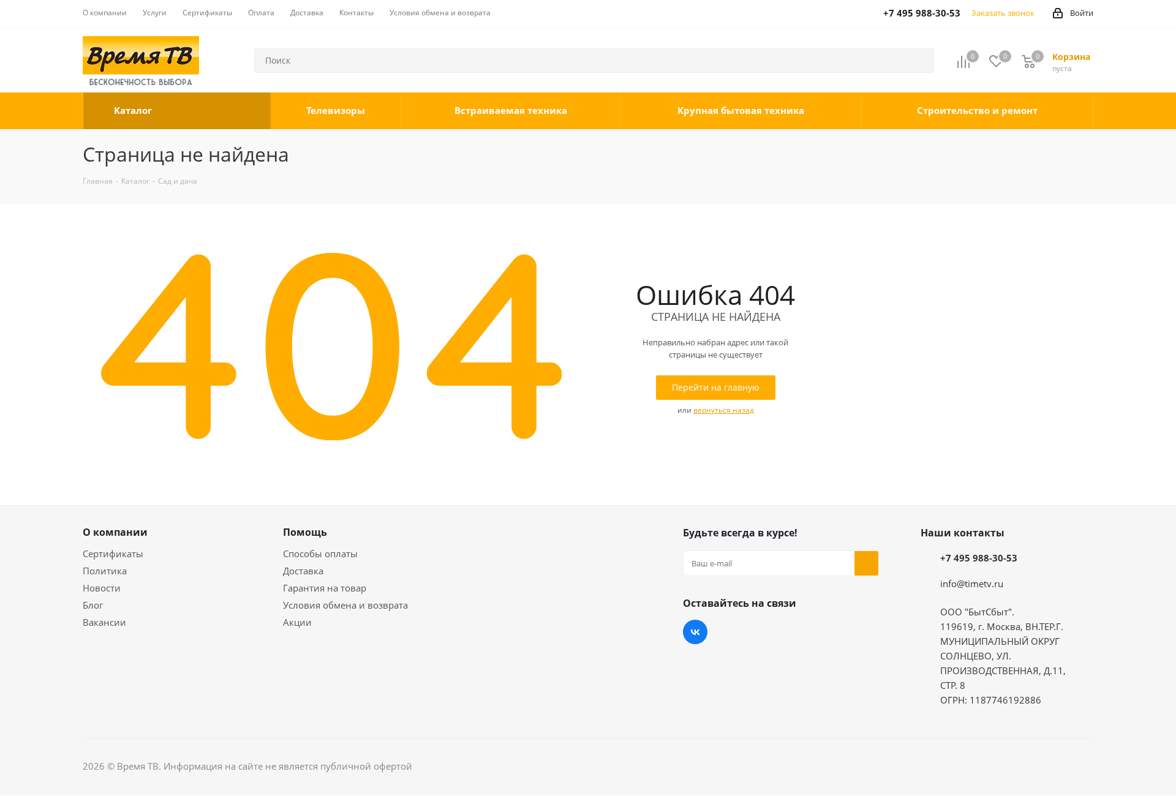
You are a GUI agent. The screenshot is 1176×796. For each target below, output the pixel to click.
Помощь (305, 532)
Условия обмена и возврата (345, 605)
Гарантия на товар (324, 588)
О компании (115, 532)
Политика (105, 571)
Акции (297, 622)
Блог (93, 605)
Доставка (303, 571)
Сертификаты (113, 553)
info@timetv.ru (971, 583)
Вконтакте (695, 632)
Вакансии (104, 622)
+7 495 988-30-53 (978, 558)
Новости (102, 588)
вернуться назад (723, 410)
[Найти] (919, 60)
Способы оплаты (320, 553)
